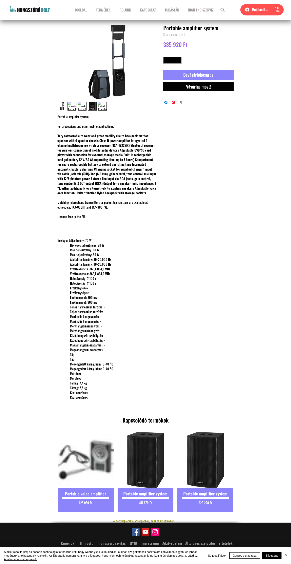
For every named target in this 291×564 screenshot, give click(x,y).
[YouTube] (145, 532)
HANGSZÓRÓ (29, 10)
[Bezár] (286, 555)
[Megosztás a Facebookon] (166, 102)
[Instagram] (155, 532)
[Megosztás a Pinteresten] (173, 102)
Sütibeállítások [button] (217, 555)
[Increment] (178, 60)
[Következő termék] (240, 472)
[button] (278, 9)
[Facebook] (136, 532)
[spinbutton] (172, 60)
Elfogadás (272, 555)
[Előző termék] (50, 472)
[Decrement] (166, 60)
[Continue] (222, 10)
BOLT (45, 10)
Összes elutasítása (245, 555)
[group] (145, 472)
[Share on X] (181, 102)
